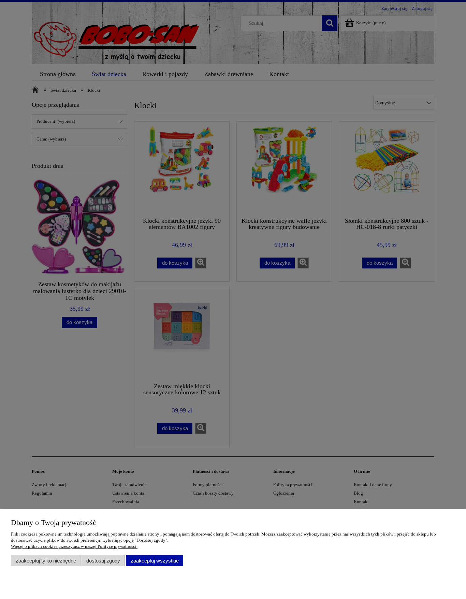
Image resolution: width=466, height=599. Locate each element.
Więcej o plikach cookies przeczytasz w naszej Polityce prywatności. (74, 546)
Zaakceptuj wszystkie (155, 561)
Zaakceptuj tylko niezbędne (46, 561)
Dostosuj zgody (103, 561)
